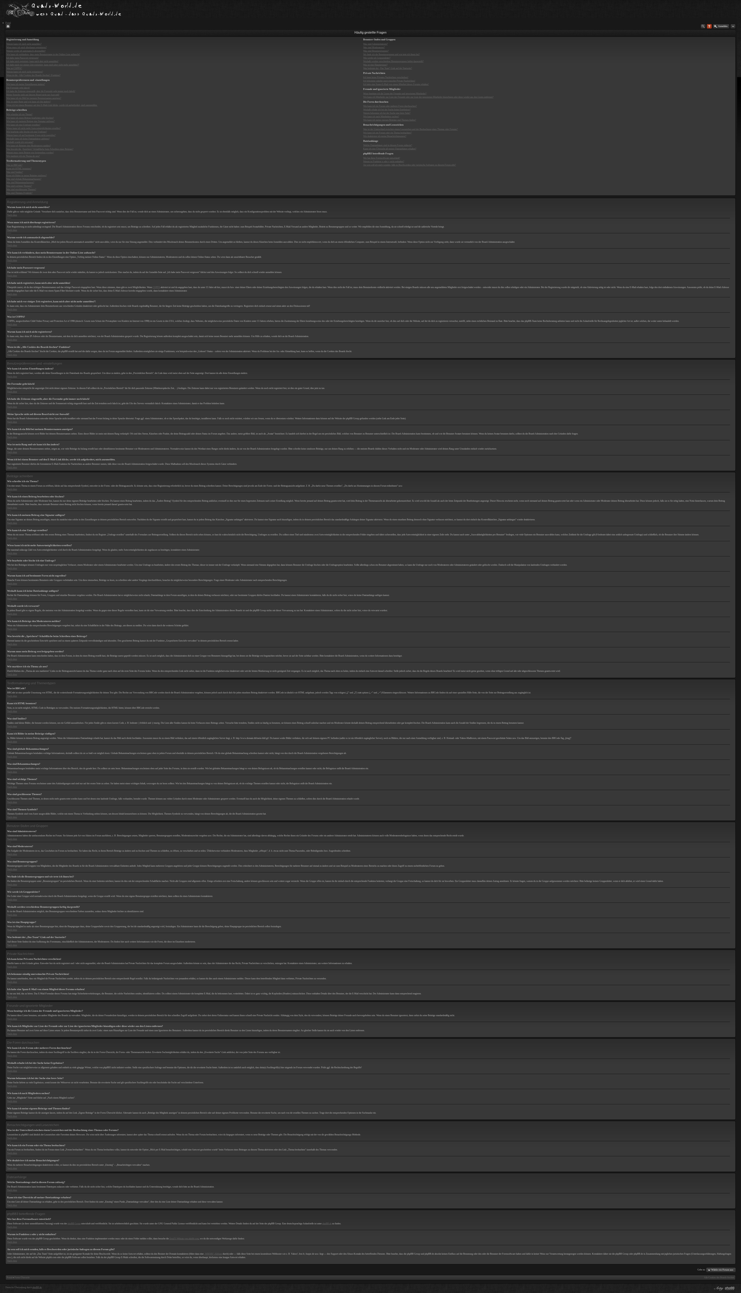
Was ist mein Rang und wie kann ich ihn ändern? (28, 101)
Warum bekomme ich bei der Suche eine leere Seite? (386, 113)
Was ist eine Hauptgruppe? (375, 64)
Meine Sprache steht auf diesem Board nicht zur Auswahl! (32, 94)
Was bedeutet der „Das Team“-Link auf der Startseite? (387, 68)
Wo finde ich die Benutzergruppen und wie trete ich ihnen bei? (391, 54)
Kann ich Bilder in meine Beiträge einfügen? (26, 175)
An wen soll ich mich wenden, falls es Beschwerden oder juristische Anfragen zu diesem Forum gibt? (409, 165)
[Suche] (703, 26)
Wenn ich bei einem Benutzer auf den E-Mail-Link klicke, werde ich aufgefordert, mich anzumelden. (51, 105)
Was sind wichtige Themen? (19, 186)
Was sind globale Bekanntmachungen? (23, 179)
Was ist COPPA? (14, 68)
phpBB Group (74, 1223)
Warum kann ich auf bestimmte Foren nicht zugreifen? (31, 135)
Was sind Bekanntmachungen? (20, 182)
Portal (9, 1277)
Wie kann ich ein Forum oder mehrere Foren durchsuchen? (390, 106)
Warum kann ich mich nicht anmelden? (23, 44)
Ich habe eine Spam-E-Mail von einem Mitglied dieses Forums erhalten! (396, 84)
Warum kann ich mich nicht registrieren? (24, 71)
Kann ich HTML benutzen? (18, 168)
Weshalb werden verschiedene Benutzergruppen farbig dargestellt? (393, 61)
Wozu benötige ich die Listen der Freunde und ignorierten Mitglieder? (394, 93)
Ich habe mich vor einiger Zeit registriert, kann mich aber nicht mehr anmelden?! (42, 64)
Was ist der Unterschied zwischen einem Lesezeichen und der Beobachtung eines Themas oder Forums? (410, 129)
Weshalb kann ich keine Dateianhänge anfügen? (28, 138)
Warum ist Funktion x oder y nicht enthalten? (383, 161)
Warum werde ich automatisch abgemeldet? (26, 51)
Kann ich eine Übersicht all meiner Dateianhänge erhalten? (389, 148)
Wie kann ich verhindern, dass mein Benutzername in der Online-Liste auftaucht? (43, 54)
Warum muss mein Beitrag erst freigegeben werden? (30, 152)
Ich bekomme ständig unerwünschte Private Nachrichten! (389, 80)
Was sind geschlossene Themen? (21, 189)
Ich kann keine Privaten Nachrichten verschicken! (385, 77)
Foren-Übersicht (22, 1277)
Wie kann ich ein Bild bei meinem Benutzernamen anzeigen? (33, 98)
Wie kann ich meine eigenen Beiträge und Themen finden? (389, 120)
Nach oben (12, 215)
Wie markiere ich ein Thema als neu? (23, 156)
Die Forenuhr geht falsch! (18, 87)
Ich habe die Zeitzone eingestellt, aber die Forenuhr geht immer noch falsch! (40, 91)
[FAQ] (709, 26)
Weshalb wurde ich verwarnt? (19, 142)
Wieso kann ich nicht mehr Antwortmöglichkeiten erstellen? (33, 128)
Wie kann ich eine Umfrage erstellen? (23, 124)
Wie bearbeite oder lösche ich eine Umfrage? (26, 131)
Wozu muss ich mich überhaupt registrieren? (26, 47)
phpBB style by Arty (718, 1288)
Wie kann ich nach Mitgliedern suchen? (381, 116)
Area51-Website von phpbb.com (184, 1238)
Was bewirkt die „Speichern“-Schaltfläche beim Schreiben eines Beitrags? (39, 149)
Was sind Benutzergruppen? (376, 51)
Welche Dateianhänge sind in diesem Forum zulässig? (387, 145)
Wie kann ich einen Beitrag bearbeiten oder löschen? (30, 118)
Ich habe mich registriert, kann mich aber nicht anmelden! (32, 61)
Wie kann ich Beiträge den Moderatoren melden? (28, 145)
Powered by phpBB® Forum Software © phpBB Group (730, 1288)
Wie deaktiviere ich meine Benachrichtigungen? (384, 136)
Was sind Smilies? (14, 172)
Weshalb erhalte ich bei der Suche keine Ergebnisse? (387, 109)
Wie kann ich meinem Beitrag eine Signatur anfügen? (30, 121)
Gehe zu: (701, 1269)
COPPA (156, 287)
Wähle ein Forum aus (722, 1269)
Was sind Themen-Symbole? (19, 193)
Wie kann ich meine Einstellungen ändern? (25, 84)
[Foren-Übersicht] (8, 26)
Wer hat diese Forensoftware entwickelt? (381, 158)
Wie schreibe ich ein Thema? (19, 114)
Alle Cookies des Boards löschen (719, 1277)
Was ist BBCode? (14, 165)
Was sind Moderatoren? (374, 47)
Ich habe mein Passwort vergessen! (22, 58)
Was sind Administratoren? (375, 44)
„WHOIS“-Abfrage (213, 1253)
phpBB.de (327, 1223)
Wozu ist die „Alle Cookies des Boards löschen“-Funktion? (33, 75)
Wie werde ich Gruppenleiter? (376, 58)
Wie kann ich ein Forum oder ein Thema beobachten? (387, 132)
